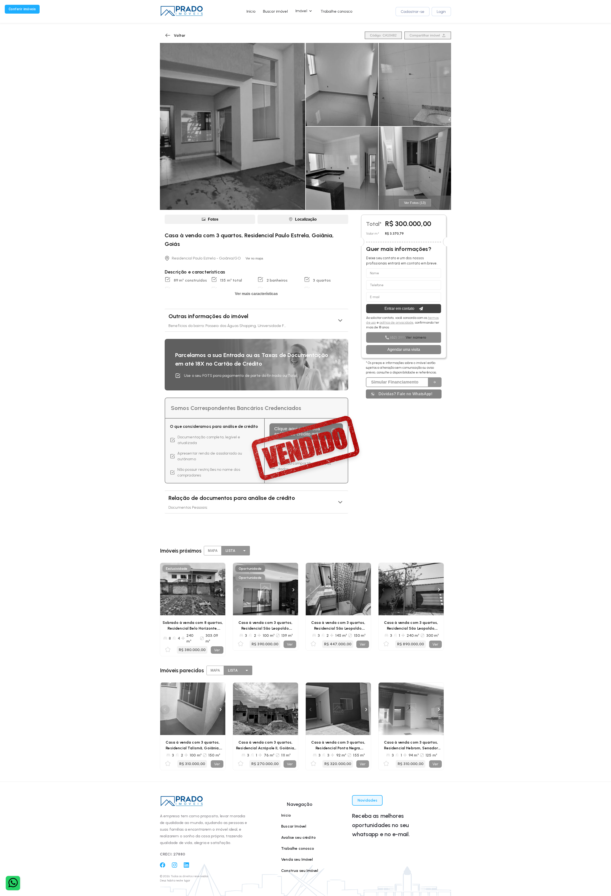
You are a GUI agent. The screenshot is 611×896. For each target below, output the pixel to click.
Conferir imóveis (22, 9)
